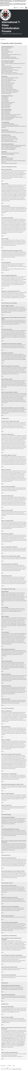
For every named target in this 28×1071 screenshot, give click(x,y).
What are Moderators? (5, 112)
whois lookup (9, 1034)
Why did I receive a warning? (7, 88)
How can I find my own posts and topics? (9, 141)
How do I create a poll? (5, 81)
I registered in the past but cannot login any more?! (11, 54)
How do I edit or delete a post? (7, 79)
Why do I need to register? (6, 48)
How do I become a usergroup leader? (8, 115)
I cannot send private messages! (7, 123)
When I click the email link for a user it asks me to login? (12, 74)
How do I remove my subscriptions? (8, 149)
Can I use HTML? (4, 98)
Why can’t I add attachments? (7, 86)
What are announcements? (6, 103)
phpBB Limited (9, 1009)
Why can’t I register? (5, 50)
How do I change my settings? (7, 62)
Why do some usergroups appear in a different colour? (12, 117)
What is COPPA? (4, 49)
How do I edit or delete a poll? (7, 84)
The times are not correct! (6, 66)
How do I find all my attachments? (8, 154)
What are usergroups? (5, 113)
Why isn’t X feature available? (7, 159)
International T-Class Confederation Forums (11, 27)
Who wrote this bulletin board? (7, 158)
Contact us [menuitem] (9, 1065)
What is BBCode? (4, 97)
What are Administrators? (6, 110)
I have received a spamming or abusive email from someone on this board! (13, 127)
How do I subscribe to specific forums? (8, 147)
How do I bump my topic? (6, 93)
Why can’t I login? (4, 53)
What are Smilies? (5, 99)
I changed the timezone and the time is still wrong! (11, 67)
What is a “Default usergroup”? (7, 118)
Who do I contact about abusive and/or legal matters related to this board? (13, 161)
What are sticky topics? (5, 105)
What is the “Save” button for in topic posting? (10, 90)
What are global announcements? (8, 102)
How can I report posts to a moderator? (9, 89)
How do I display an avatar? (6, 71)
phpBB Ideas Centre (7, 1021)
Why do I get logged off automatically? (8, 57)
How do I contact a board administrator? (9, 163)
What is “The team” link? (6, 119)
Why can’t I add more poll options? (8, 82)
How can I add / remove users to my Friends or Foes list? (12, 132)
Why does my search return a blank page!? (9, 139)
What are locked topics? (6, 106)
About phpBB (10, 1011)
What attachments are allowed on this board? (10, 153)
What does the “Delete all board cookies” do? (10, 58)
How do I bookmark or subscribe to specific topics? (11, 146)
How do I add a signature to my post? (8, 80)
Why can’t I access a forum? (6, 85)
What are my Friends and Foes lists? (8, 131)
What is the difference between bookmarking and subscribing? (13, 145)
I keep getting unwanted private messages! (9, 124)
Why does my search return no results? (9, 137)
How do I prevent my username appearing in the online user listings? (13, 64)
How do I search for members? (7, 140)
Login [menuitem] (22, 7)
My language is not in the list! (7, 68)
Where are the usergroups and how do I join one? (11, 114)
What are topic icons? (5, 107)
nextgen (19, 1069)
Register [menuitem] (17, 7)
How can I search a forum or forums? (8, 136)
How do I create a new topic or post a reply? (9, 77)
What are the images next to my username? (9, 70)
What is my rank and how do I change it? (9, 72)
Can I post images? (5, 101)
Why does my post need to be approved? (9, 92)
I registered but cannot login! (6, 51)
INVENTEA (15, 1069)
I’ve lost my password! (5, 55)
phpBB (23, 359)
